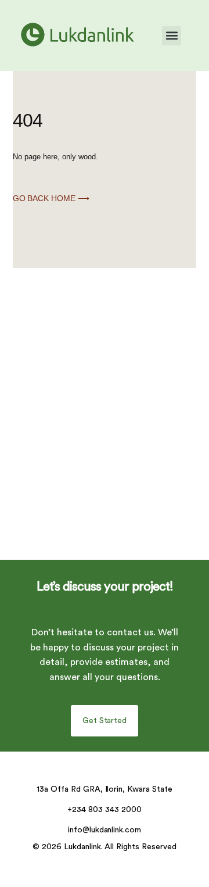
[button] (171, 35)
